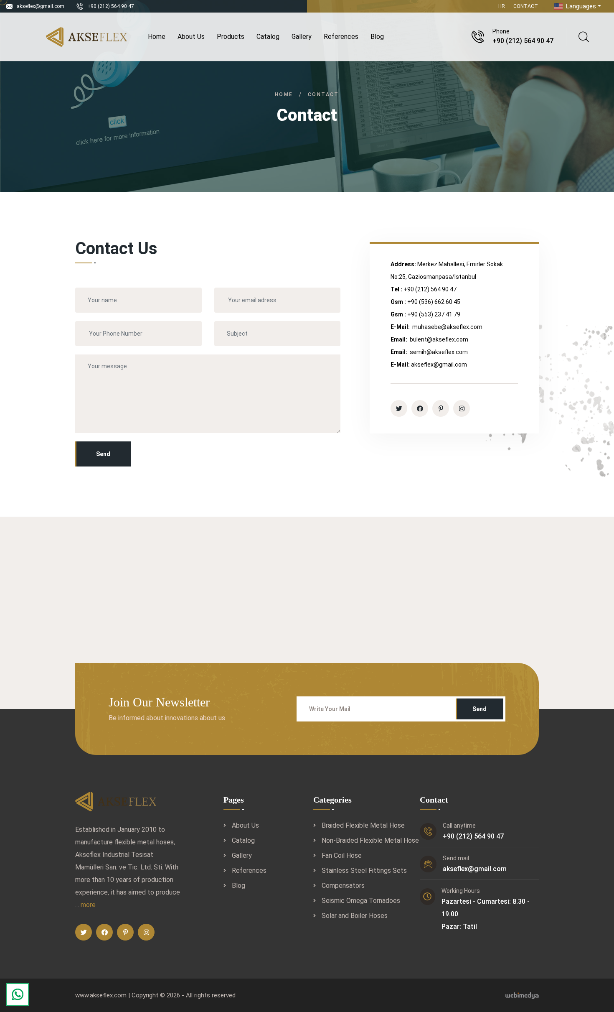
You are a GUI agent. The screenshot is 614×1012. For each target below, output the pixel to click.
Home (156, 37)
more (88, 905)
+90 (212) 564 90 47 (110, 6)
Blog (377, 37)
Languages (580, 6)
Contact (525, 6)
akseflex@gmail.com (40, 6)
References (341, 37)
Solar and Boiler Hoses (355, 916)
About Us (191, 37)
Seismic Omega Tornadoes (361, 901)
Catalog (267, 37)
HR (501, 6)
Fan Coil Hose (342, 855)
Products (230, 37)
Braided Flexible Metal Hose (363, 825)
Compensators (343, 886)
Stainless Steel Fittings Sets (364, 870)
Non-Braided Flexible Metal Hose (370, 840)
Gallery (302, 37)
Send (103, 454)
